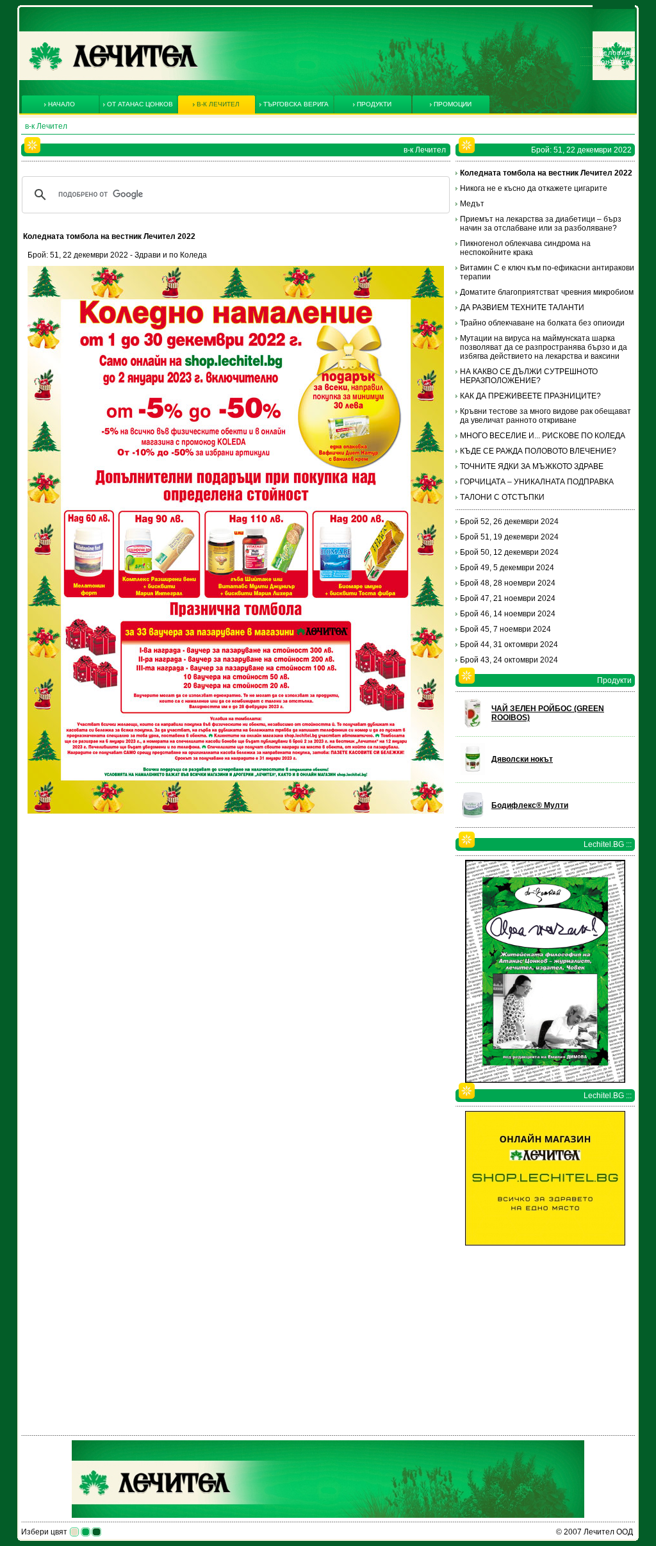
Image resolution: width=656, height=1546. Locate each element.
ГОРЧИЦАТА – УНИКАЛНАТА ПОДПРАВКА (537, 481)
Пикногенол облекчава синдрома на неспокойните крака (525, 248)
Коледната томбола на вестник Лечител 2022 (546, 173)
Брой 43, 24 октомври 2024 (509, 659)
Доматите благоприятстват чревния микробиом (547, 292)
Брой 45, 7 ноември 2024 (505, 629)
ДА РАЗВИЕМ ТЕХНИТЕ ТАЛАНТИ (522, 307)
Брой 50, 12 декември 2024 (509, 552)
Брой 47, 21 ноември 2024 (507, 598)
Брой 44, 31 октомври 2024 (509, 644)
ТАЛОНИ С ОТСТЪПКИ (502, 497)
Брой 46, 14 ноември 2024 (507, 613)
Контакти (613, 61)
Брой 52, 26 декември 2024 (509, 521)
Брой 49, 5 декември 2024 (507, 567)
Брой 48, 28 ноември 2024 (507, 583)
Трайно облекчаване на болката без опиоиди (542, 322)
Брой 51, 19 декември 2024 (509, 536)
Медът (472, 203)
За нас (618, 43)
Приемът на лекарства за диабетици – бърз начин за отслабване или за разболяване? (540, 224)
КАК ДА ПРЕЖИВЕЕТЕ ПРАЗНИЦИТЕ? (530, 395)
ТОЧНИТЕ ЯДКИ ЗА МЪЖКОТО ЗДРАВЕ (531, 466)
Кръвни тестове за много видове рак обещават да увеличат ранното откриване (545, 416)
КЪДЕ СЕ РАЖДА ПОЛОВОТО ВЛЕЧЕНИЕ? (538, 451)
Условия (614, 52)
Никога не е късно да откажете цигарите (533, 188)
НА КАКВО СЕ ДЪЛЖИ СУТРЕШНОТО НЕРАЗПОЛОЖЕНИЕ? (529, 376)
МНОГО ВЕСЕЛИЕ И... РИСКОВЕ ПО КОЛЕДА (542, 435)
